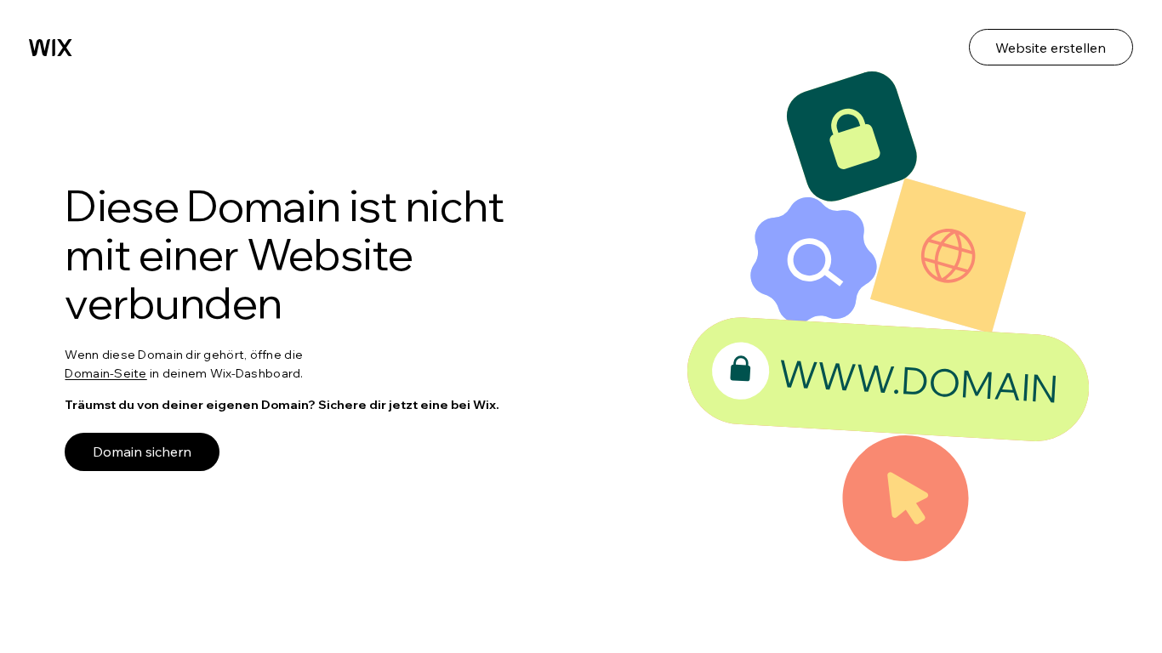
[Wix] (50, 47)
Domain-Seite (105, 373)
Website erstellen (1050, 47)
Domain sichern (142, 451)
